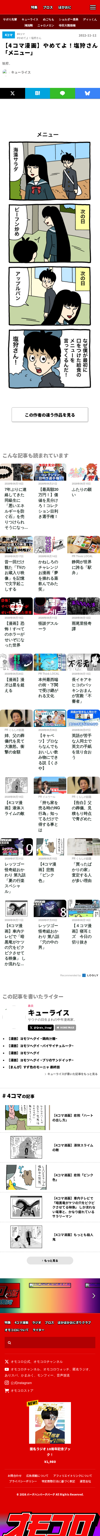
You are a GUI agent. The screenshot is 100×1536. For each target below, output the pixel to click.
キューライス (30, 19)
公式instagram (21, 1382)
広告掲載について (37, 1475)
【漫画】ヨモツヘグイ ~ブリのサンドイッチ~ (40, 1060)
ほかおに (64, 7)
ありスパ (11, 1375)
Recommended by (71, 975)
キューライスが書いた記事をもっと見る (72, 1074)
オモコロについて (17, 1330)
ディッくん (90, 19)
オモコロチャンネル (48, 1361)
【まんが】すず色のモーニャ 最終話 (33, 1067)
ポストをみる (10, 83)
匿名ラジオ (81, 1369)
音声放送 (63, 1375)
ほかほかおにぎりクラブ (74, 1322)
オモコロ (14, 7)
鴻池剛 (28, 25)
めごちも (48, 19)
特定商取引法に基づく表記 (58, 1481)
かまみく (27, 1375)
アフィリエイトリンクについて (72, 1475)
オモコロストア (22, 1390)
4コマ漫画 (21, 1322)
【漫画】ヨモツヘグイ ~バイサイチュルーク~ (40, 1046)
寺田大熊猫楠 (67, 25)
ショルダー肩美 (68, 19)
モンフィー (45, 1375)
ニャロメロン (45, 25)
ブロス (48, 7)
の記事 (18, 1096)
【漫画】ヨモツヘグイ (23, 1053)
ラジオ (36, 1322)
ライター (38, 1330)
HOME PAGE (67, 1027)
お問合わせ (15, 1475)
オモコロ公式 (20, 1361)
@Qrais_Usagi (43, 1027)
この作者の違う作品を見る (50, 415)
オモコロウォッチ (56, 1369)
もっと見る (51, 1260)
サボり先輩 (10, 19)
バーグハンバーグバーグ (41, 1494)
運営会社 (85, 1481)
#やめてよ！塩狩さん (29, 37)
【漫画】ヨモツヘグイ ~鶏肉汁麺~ (32, 1039)
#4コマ (21, 33)
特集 (34, 7)
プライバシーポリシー (23, 1481)
